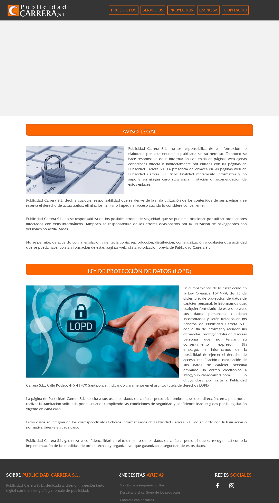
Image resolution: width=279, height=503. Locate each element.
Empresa (208, 9)
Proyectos (181, 9)
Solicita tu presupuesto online (142, 485)
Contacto (235, 9)
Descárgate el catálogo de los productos (150, 492)
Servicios (153, 9)
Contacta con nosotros (137, 500)
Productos (123, 9)
